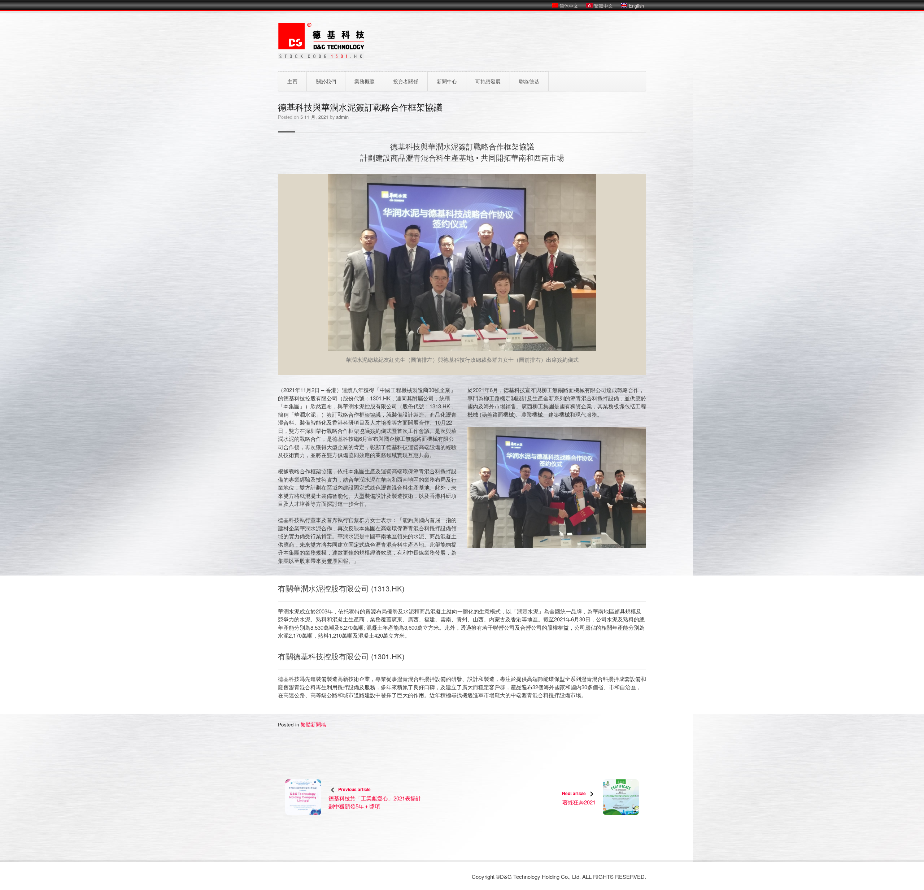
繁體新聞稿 (313, 724)
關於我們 (326, 81)
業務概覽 (364, 81)
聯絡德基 (529, 81)
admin (342, 116)
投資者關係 (405, 81)
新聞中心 (447, 81)
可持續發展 (488, 81)
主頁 (292, 81)
